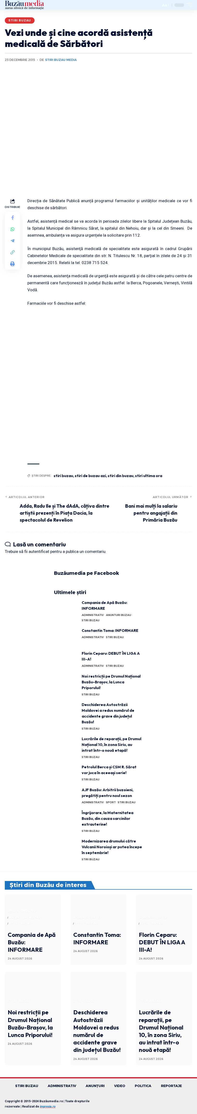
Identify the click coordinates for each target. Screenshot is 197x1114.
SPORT (111, 802)
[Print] (12, 264)
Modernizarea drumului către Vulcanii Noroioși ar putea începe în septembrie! (112, 847)
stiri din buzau (120, 475)
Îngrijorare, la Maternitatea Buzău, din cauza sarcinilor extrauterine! (107, 818)
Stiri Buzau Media (61, 60)
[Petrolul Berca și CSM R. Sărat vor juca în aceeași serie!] (66, 773)
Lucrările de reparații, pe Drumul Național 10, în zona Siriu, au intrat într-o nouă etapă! (111, 744)
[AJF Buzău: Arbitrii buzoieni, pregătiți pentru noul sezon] (66, 796)
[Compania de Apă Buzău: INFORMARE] (66, 609)
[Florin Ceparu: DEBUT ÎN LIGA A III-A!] (66, 659)
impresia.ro (47, 1106)
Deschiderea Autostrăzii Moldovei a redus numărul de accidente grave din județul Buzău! (97, 1031)
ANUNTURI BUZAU (118, 615)
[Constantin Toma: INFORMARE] (66, 637)
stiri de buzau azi (90, 475)
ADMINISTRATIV (93, 615)
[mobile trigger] (188, 5)
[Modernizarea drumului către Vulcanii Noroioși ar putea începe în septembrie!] (66, 847)
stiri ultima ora (148, 475)
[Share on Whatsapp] (12, 229)
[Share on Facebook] (12, 217)
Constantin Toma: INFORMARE (110, 630)
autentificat (39, 551)
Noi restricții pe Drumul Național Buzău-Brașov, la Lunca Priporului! (111, 682)
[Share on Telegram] (12, 240)
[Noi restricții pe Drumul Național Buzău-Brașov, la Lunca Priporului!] (66, 682)
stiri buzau (63, 475)
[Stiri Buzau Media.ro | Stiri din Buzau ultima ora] (24, 5)
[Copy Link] (12, 252)
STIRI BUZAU (19, 20)
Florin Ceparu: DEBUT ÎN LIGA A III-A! (162, 942)
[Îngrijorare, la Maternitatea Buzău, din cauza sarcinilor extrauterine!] (66, 819)
